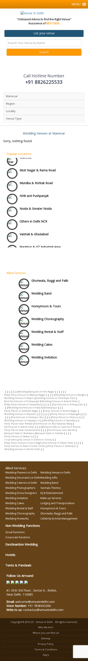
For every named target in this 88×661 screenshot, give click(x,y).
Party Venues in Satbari (17, 436)
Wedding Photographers (20, 488)
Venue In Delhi (44, 621)
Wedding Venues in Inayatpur (21, 420)
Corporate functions (17, 537)
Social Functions (15, 532)
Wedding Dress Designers (21, 493)
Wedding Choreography (47, 318)
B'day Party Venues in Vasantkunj (23, 404)
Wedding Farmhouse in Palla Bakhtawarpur (32, 407)
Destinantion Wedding (21, 544)
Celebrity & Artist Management (58, 518)
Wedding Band (41, 292)
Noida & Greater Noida (36, 205)
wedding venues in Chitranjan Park (55, 398)
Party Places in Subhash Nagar (21, 410)
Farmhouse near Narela (61, 430)
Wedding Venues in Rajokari (20, 414)
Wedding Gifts (48, 477)
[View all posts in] (5, 391)
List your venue (44, 33)
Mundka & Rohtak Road (36, 180)
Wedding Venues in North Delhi (22, 449)
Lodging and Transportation (57, 503)
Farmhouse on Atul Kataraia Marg (53, 423)
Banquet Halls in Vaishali (49, 433)
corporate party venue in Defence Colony (28, 439)
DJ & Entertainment (51, 493)
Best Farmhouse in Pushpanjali (21, 401)
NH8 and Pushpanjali (34, 193)
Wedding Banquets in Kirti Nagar (36, 391)
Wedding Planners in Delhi (21, 472)
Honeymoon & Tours (46, 305)
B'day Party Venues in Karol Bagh (23, 442)
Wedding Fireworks (17, 518)
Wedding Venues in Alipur (19, 398)
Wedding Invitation (44, 356)
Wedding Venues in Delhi (55, 472)
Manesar (26, 154)
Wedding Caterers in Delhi (21, 483)
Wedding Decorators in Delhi (22, 477)
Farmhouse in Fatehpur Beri (28, 417)
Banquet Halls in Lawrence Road (60, 426)
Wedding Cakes (42, 343)
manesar (12, 96)
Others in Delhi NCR (33, 218)
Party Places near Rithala (18, 423)
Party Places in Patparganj (66, 414)
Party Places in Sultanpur (62, 445)
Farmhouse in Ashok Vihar (19, 426)
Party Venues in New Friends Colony (25, 445)
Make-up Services (50, 498)
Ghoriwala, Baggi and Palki (49, 279)
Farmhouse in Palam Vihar (59, 442)
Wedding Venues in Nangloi (70, 394)
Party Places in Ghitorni (65, 417)
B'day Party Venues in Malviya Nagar (24, 394)
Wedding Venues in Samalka (60, 420)
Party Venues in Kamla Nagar (60, 410)
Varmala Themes (50, 488)
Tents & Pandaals (18, 565)
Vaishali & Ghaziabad (34, 231)
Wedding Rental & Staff (47, 330)
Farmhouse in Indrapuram (68, 404)
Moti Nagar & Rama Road (38, 167)
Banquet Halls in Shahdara (19, 433)
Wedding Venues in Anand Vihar (59, 401)
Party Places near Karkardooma (22, 430)
